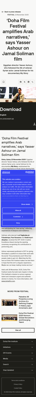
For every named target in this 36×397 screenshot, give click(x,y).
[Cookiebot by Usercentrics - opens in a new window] (25, 172)
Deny (18, 223)
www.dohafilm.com (8, 281)
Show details (25, 204)
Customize (17, 216)
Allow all (18, 210)
